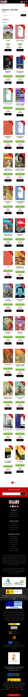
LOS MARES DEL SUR (20, 429)
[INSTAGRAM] (15, 506)
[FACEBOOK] (11, 506)
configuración (14, 691)
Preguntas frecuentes (14, 550)
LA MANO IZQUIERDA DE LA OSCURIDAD (20, 104)
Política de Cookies (14, 529)
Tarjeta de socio (14, 544)
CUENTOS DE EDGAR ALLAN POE (20, 300)
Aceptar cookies (14, 695)
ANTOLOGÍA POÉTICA (8, 429)
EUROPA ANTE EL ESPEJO (8, 202)
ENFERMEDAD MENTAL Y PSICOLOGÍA (8, 72)
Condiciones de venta (14, 525)
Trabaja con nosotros (14, 548)
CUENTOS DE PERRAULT (20, 333)
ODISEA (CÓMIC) (8, 364)
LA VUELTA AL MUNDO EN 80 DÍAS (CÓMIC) (20, 365)
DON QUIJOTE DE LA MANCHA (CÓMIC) (8, 398)
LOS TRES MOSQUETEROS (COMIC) (8, 300)
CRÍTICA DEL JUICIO (8, 104)
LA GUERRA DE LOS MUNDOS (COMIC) (20, 267)
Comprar (8, 50)
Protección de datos (14, 527)
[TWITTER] (13, 506)
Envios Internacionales (14, 540)
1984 (8, 266)
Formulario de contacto (14, 516)
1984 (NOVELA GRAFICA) (20, 235)
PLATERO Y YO (20, 461)
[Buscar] (26, 5)
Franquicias (14, 546)
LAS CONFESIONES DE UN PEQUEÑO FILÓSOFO (20, 202)
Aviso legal (14, 523)
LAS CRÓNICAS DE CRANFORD (20, 137)
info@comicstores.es (14, 514)
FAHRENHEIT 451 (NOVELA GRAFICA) (8, 170)
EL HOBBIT (8, 40)
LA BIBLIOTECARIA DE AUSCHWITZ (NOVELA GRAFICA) (20, 170)
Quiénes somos (14, 536)
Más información (14, 689)
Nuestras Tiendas (14, 542)
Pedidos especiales (14, 538)
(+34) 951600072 (14, 512)
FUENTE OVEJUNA (20, 40)
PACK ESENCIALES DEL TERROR (8, 462)
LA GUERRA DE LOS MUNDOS (8, 137)
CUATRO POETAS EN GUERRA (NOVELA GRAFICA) (8, 235)
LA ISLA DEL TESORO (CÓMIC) (20, 398)
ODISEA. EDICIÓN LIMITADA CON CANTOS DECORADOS (20, 72)
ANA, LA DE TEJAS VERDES (8, 333)
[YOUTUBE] (18, 506)
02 (14, 482)
